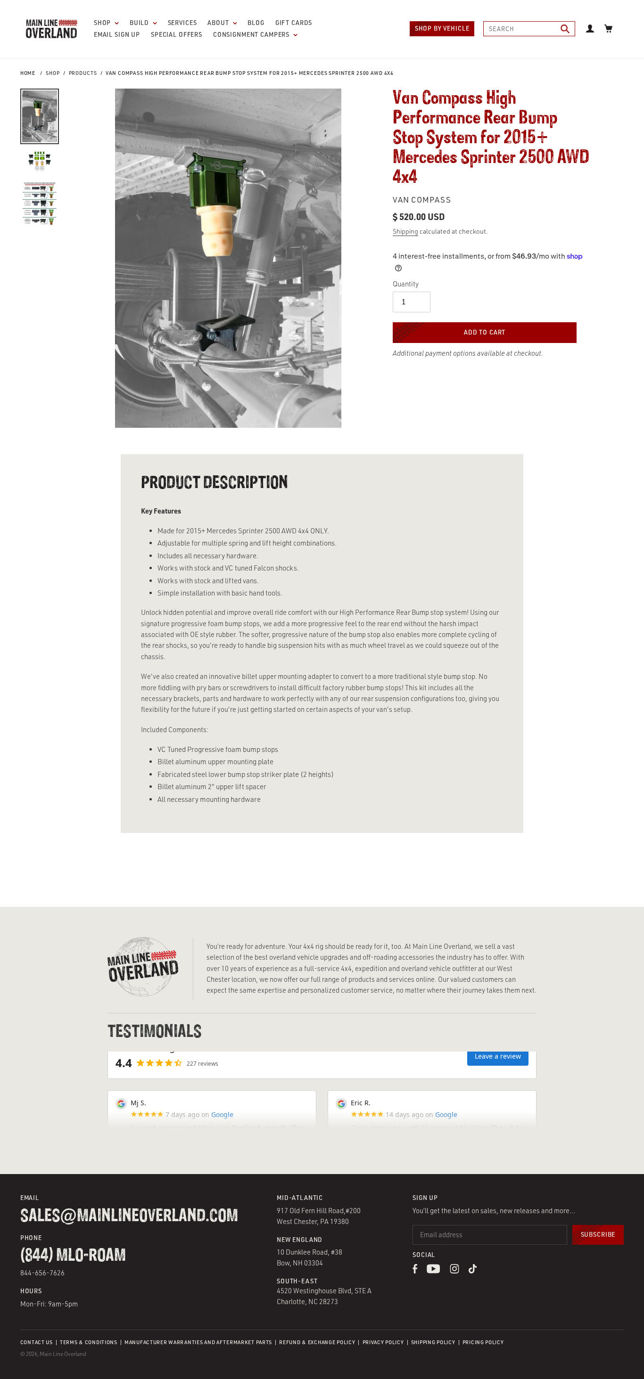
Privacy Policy (383, 1342)
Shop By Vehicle (442, 28)
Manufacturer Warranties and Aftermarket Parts (198, 1342)
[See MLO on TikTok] (473, 1270)
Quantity (406, 283)
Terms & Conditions (88, 1342)
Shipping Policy (433, 1342)
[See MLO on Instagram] (455, 1270)
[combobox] (529, 28)
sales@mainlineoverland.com (129, 1216)
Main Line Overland (63, 1353)
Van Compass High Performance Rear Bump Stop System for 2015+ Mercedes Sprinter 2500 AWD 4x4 (250, 73)
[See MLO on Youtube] (433, 1270)
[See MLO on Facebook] (415, 1270)
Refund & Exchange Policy (317, 1342)
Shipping (405, 231)
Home (27, 73)
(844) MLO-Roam (73, 1256)
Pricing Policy (483, 1342)
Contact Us (36, 1342)
